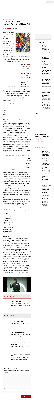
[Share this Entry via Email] (16, 407)
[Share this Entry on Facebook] (25, 407)
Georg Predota (7, 28)
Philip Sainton (6, 59)
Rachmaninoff (41, 141)
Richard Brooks (26, 201)
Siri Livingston (40, 138)
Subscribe (49, 2)
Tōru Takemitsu (5, 108)
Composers (5, 19)
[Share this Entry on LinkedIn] (33, 407)
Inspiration (11, 19)
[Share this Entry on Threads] (38, 407)
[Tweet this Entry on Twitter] (29, 407)
